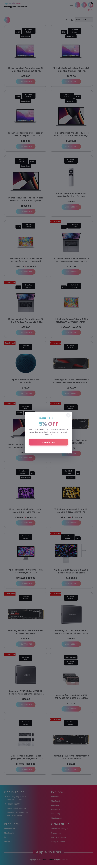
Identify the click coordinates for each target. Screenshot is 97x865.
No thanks (48, 448)
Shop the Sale (48, 442)
